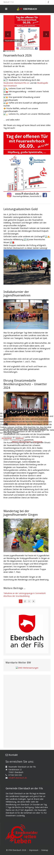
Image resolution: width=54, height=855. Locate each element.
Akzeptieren (7, 438)
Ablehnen (20, 438)
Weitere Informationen (21, 442)
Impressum (37, 442)
